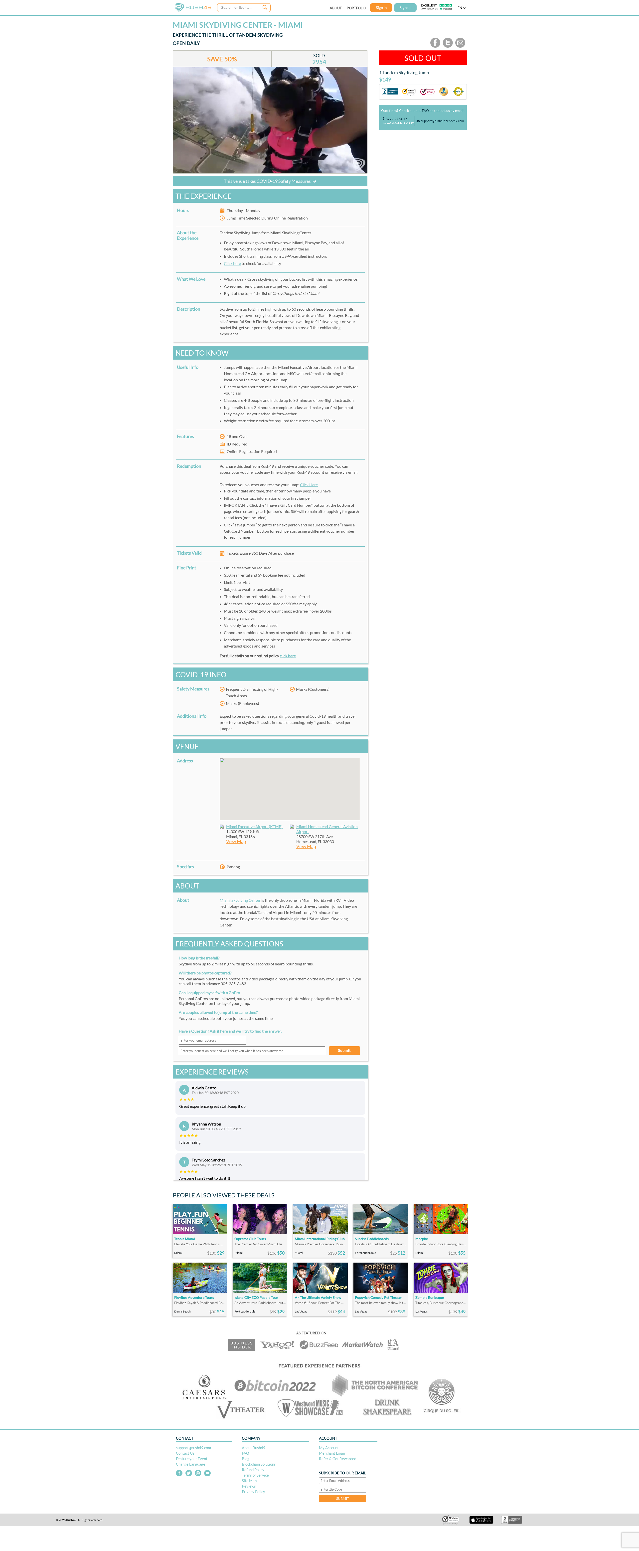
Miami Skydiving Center (240, 900)
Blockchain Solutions (259, 1464)
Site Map (249, 1480)
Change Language (190, 1464)
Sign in (381, 7)
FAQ (425, 110)
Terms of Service (255, 1475)
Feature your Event (191, 1458)
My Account (329, 1447)
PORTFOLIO (356, 8)
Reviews (249, 1486)
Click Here (309, 484)
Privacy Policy (253, 1491)
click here (288, 655)
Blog (245, 1458)
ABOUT (336, 8)
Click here (232, 263)
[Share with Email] (460, 46)
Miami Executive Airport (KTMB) (254, 826)
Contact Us (185, 1453)
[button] (290, 786)
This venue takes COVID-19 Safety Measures (268, 181)
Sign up (405, 7)
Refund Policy (253, 1469)
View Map (236, 841)
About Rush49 (253, 1447)
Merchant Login (332, 1453)
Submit (344, 1050)
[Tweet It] (448, 46)
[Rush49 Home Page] (193, 10)
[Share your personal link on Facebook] (435, 46)
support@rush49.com (193, 1447)
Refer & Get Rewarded (337, 1458)
